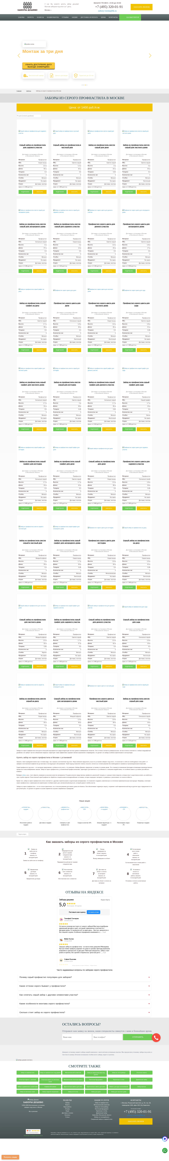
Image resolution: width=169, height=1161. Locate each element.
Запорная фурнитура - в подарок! (104, 824)
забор (23, 775)
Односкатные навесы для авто (96, 1086)
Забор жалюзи (141, 1086)
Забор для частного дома (118, 1091)
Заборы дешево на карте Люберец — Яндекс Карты (84, 965)
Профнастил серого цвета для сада (136, 304)
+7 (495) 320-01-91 (109, 7)
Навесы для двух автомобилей (118, 1086)
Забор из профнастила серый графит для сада (136, 383)
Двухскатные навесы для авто (73, 1086)
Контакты (113, 17)
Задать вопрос (22, 834)
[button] (19, 55)
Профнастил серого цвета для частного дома (101, 304)
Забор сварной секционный (50, 1091)
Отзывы (65, 17)
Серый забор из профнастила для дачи (102, 462)
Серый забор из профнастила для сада (136, 621)
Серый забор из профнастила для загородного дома (67, 700)
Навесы (40, 17)
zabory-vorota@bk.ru (107, 11)
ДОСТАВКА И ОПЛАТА (89, 17)
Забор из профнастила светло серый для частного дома (136, 146)
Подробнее (25, 192)
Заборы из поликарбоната (101, 1117)
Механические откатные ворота (73, 1079)
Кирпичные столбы (118, 1079)
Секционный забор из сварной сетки (101, 1119)
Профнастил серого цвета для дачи (67, 304)
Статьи (67, 1117)
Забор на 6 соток (73, 1091)
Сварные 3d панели (50, 1086)
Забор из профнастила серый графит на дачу (32, 304)
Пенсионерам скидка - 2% (123, 824)
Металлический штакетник (73, 1072)
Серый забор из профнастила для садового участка (32, 146)
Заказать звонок (141, 7)
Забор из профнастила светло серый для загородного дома (32, 225)
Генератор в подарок (143, 823)
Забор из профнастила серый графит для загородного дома (67, 542)
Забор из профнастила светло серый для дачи (101, 146)
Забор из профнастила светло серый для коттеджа (67, 383)
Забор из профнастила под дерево (50, 1072)
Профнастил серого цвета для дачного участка (101, 225)
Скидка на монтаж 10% (84, 823)
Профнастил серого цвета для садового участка (136, 462)
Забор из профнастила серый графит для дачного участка (102, 383)
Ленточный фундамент (96, 1079)
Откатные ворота (142, 1072)
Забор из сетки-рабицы (118, 1072)
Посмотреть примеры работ (38, 65)
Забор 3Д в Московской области (101, 1115)
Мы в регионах (33, 1111)
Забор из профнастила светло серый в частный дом (32, 542)
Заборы (21, 17)
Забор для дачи (96, 1091)
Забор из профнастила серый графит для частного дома (32, 383)
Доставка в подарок (45, 823)
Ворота (30, 17)
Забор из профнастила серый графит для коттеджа (32, 462)
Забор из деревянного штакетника (27, 1086)
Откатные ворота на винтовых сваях (50, 1080)
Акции (74, 17)
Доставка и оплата (67, 1113)
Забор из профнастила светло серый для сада (136, 700)
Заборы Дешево (27, 10)
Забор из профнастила (27, 1072)
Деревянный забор (141, 1079)
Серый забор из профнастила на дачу (136, 542)
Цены (103, 17)
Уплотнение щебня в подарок (26, 824)
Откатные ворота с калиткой (27, 1079)
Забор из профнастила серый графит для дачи (67, 462)
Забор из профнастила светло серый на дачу (32, 700)
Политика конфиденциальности (33, 1135)
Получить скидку (10, 1157)
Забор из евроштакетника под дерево (96, 1073)
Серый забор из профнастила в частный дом (67, 146)
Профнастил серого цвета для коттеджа (101, 542)
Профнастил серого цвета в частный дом (101, 700)
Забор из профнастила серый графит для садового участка (67, 621)
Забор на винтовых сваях (27, 1091)
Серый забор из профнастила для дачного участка (102, 621)
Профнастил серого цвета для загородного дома (136, 225)
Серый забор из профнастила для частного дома (32, 621)
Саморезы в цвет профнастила (65, 824)
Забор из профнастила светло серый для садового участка (67, 225)
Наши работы (53, 17)
